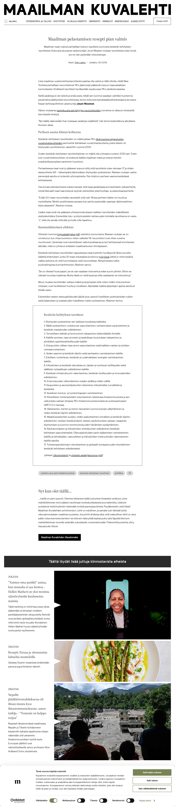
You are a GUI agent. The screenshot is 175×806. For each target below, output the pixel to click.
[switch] (81, 800)
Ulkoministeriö (60, 455)
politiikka (119, 473)
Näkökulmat (122, 21)
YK (130, 473)
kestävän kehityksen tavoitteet (94, 473)
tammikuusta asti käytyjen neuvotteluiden (79, 110)
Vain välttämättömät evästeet (152, 788)
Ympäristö (94, 21)
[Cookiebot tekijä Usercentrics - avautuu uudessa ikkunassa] (18, 801)
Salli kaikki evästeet (152, 772)
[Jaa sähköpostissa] (100, 74)
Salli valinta (152, 780)
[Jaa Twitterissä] (74, 74)
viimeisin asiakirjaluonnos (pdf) (87, 455)
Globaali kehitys (77, 21)
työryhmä (104, 256)
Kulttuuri (59, 21)
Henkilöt (107, 21)
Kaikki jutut (138, 21)
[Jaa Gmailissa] (83, 74)
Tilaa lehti (162, 21)
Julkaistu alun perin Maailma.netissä (57, 473)
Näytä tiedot (145, 800)
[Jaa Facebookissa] (91, 74)
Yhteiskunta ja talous (38, 21)
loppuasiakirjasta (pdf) (68, 234)
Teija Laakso (80, 62)
